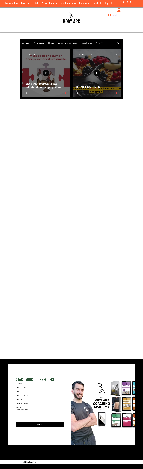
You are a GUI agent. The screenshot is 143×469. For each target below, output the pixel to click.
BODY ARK (71, 21)
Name (18, 384)
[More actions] (66, 54)
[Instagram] (124, 2)
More (98, 43)
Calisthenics (87, 43)
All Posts (26, 43)
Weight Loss (39, 43)
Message (18, 407)
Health (51, 43)
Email (18, 391)
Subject (19, 399)
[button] (119, 10)
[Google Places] (121, 2)
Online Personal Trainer (67, 43)
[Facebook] (127, 2)
